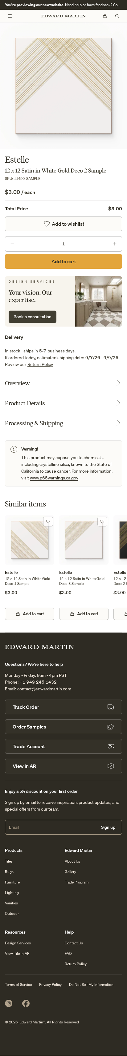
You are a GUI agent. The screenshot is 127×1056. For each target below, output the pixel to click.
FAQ (68, 953)
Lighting (12, 892)
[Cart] (105, 16)
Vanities (11, 903)
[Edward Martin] (63, 16)
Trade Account (29, 746)
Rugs (9, 871)
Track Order (26, 707)
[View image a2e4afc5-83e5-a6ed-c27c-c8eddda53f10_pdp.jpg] (63, 85)
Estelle (11, 572)
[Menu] (10, 16)
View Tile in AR (17, 953)
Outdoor (12, 913)
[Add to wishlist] (48, 521)
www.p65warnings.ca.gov (54, 478)
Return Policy (40, 364)
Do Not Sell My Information (91, 984)
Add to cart (63, 261)
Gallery (70, 871)
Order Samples (29, 727)
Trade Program (76, 882)
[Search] (117, 16)
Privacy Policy (50, 984)
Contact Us (74, 943)
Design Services (18, 943)
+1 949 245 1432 (38, 682)
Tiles (9, 861)
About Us (72, 861)
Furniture (12, 882)
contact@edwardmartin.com (44, 689)
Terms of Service (18, 984)
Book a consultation (32, 317)
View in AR (24, 766)
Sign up (108, 827)
